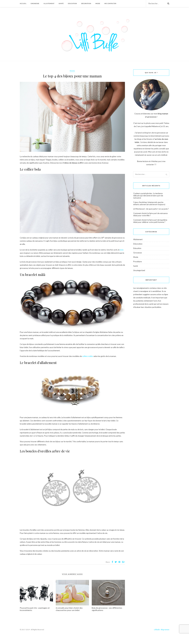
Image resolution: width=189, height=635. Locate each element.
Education (72, 3)
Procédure (137, 261)
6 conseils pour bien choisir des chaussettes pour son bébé (69, 609)
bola (121, 250)
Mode (97, 3)
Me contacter (110, 3)
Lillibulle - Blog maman (161, 630)
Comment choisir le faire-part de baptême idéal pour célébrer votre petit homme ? (150, 221)
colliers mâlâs (87, 356)
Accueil (23, 3)
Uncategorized (139, 270)
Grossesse (35, 3)
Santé (61, 3)
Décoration (86, 3)
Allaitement (49, 3)
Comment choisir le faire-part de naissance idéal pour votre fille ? (150, 214)
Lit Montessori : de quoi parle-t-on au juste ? (151, 209)
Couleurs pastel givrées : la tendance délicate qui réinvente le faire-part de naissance (148, 195)
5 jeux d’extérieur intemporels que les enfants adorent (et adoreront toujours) (149, 203)
